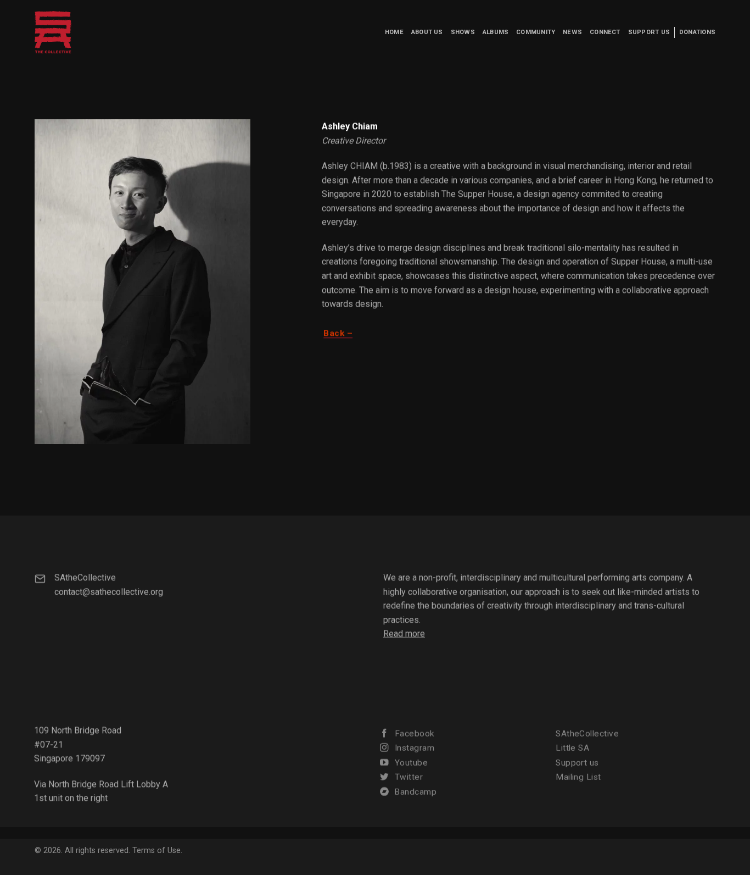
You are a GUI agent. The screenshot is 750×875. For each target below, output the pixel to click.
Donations (697, 32)
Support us (649, 32)
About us (427, 32)
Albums (495, 32)
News (572, 32)
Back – (338, 333)
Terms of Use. (157, 850)
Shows (463, 32)
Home (394, 32)
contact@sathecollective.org (108, 591)
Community (535, 32)
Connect (605, 32)
